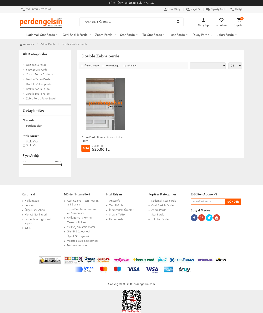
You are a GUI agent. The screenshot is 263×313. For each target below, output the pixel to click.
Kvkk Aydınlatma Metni (81, 227)
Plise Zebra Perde (37, 69)
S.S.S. (28, 227)
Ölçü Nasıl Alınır (35, 210)
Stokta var (32, 142)
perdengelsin (34, 126)
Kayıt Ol (193, 9)
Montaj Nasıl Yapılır (37, 214)
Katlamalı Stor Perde (40, 35)
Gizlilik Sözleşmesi (78, 231)
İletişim (237, 9)
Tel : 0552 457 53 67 (36, 9)
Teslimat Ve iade (77, 245)
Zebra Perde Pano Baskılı (41, 98)
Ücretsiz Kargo (92, 66)
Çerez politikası (76, 222)
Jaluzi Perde (225, 35)
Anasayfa (28, 44)
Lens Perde (177, 35)
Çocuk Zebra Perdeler (39, 74)
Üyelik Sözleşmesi (78, 236)
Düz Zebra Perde (36, 65)
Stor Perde (127, 35)
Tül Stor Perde (152, 35)
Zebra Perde (103, 35)
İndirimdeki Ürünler (121, 210)
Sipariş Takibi (216, 9)
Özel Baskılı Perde (75, 35)
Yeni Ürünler (116, 205)
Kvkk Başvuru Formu (79, 217)
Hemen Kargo (112, 66)
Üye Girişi (172, 9)
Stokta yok (32, 146)
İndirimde (131, 66)
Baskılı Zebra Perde (38, 89)
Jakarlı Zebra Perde (38, 94)
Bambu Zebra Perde (38, 79)
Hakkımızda (32, 200)
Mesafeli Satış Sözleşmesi (82, 241)
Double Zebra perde (39, 84)
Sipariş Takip (117, 214)
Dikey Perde (201, 35)
